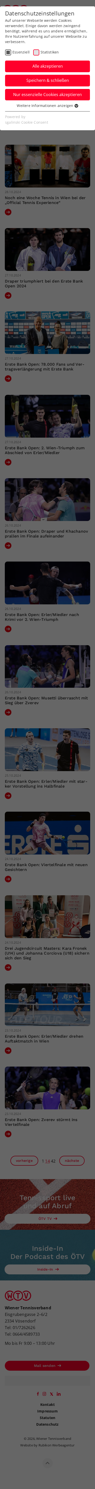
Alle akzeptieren (47, 66)
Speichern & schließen (47, 80)
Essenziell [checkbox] (21, 52)
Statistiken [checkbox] (50, 52)
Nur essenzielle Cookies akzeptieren (47, 94)
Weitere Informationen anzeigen (45, 105)
